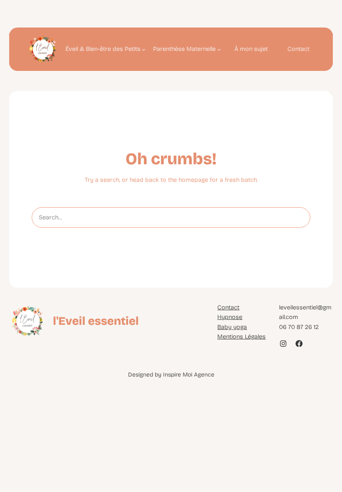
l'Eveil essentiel (96, 321)
